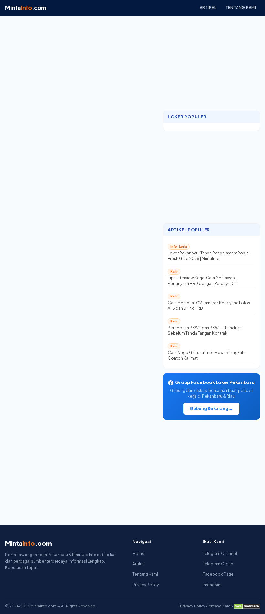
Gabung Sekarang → (211, 408)
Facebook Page (218, 574)
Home (138, 553)
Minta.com (25, 7)
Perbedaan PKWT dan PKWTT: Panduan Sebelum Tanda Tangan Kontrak (205, 330)
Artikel (208, 7)
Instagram (212, 584)
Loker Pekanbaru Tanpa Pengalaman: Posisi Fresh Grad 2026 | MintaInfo (208, 256)
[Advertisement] (211, 63)
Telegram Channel (220, 553)
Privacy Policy (145, 584)
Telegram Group (218, 563)
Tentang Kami (240, 7)
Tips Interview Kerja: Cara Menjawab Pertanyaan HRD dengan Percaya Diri (202, 280)
